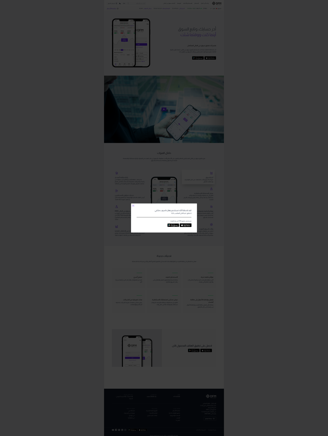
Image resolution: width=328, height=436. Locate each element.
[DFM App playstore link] (173, 225)
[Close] (133, 205)
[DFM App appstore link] (185, 225)
